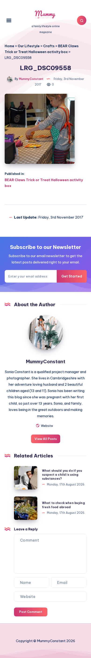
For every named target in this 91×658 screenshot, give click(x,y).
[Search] (81, 20)
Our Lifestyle (29, 46)
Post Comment (30, 612)
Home (9, 46)
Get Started (71, 276)
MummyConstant (45, 361)
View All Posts (46, 439)
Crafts (49, 46)
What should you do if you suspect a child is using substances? (62, 475)
